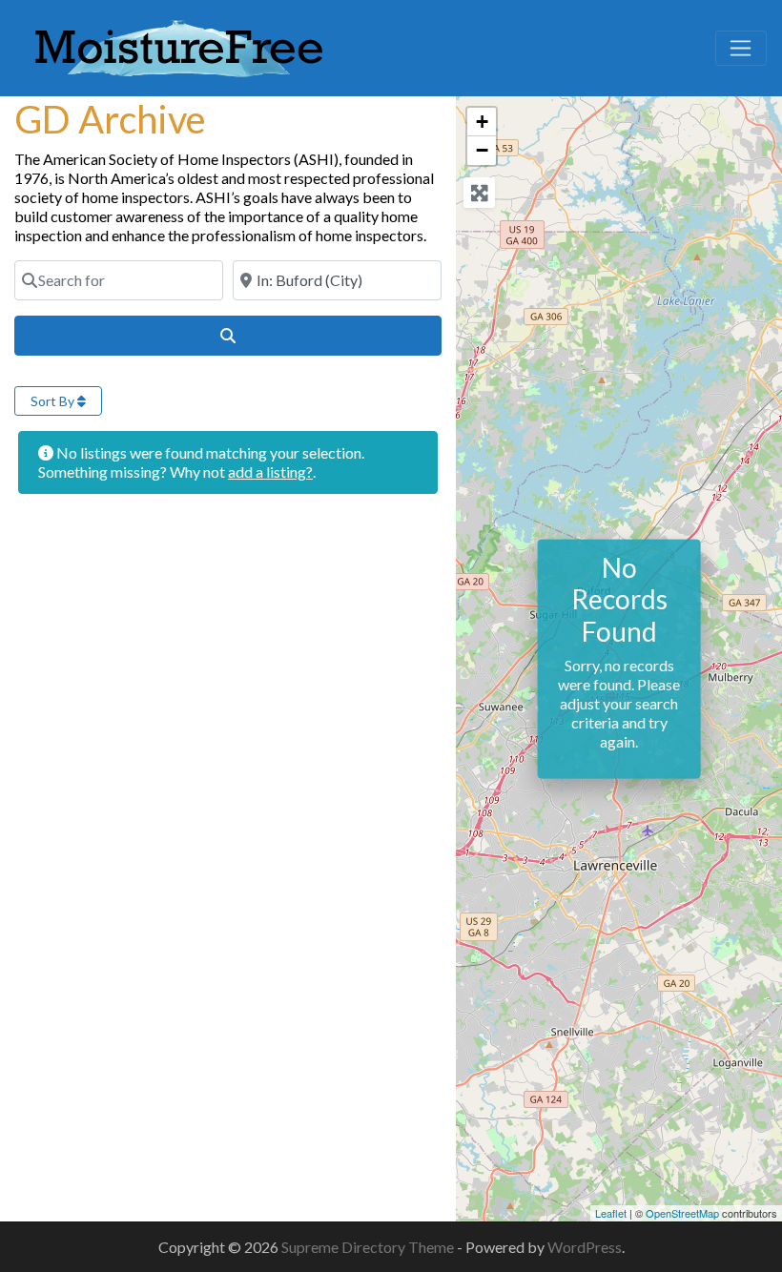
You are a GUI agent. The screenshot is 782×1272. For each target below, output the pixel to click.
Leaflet (611, 1213)
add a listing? (270, 471)
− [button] (482, 150)
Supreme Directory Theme (369, 1247)
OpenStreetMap (682, 1213)
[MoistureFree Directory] (178, 44)
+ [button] (482, 121)
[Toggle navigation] (741, 49)
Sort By (54, 401)
